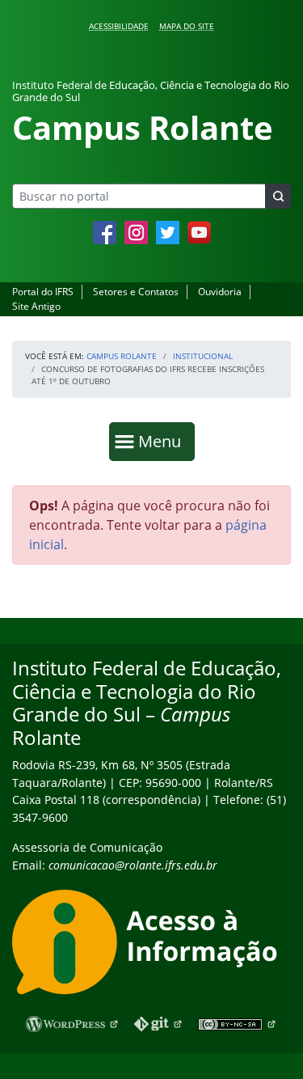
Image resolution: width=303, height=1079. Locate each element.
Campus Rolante (121, 356)
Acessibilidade (119, 26)
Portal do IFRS (43, 291)
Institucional (203, 356)
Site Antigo (36, 306)
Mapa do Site (186, 26)
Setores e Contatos (136, 291)
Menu (163, 440)
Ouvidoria (220, 291)
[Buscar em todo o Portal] (278, 196)
